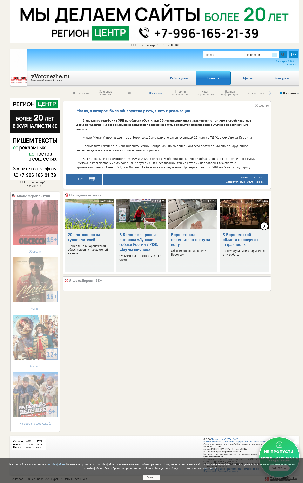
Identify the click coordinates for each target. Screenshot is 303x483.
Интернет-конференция (180, 93)
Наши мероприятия (205, 93)
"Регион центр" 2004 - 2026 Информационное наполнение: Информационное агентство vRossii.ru (237, 440)
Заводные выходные (105, 93)
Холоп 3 (43, 359)
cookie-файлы (56, 464)
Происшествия (254, 93)
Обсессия (43, 244)
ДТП (130, 93)
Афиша (247, 78)
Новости (213, 78)
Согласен (151, 477)
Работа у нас (179, 78)
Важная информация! (230, 93)
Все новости (81, 93)
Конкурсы (282, 78)
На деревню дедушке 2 (37, 416)
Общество (155, 93)
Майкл (44, 301)
